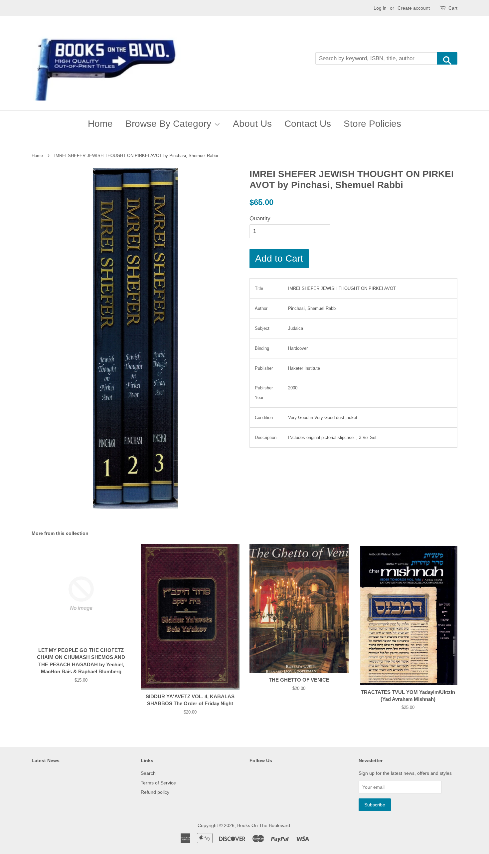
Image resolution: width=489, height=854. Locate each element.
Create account (414, 8)
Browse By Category (169, 123)
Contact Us (307, 123)
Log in (380, 8)
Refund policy (155, 792)
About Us (252, 123)
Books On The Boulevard (263, 825)
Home (100, 123)
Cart (452, 8)
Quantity (259, 218)
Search (148, 773)
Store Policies (372, 123)
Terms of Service (158, 782)
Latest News (46, 760)
